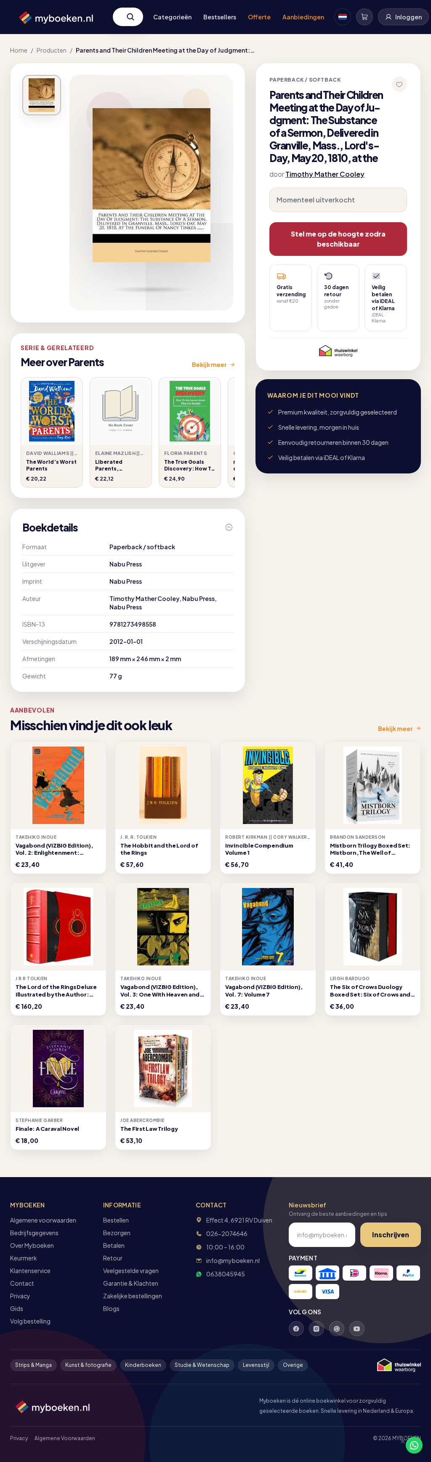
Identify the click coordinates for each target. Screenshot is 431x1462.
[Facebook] (296, 1328)
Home (18, 50)
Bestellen (116, 1220)
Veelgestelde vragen (131, 1270)
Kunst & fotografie (88, 1365)
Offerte (259, 17)
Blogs (111, 1308)
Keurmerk (23, 1258)
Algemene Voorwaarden (65, 1438)
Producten (52, 50)
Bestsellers (219, 17)
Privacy (20, 1296)
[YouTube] (356, 1328)
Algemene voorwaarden (43, 1220)
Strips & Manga (33, 1365)
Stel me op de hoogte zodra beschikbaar (338, 238)
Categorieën (172, 17)
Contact (22, 1283)
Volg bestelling (30, 1321)
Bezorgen (116, 1232)
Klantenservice (30, 1270)
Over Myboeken (32, 1245)
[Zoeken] (130, 17)
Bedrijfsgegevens (34, 1232)
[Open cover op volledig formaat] (41, 95)
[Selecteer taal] (342, 16)
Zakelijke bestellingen (132, 1296)
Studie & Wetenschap (202, 1365)
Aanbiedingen (303, 17)
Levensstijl (256, 1365)
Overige (293, 1365)
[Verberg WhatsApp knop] (399, 1445)
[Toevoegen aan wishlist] (399, 84)
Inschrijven (390, 1234)
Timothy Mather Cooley (324, 174)
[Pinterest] (336, 1328)
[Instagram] (316, 1328)
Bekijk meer (209, 364)
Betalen (114, 1245)
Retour (112, 1258)
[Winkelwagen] (364, 16)
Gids (16, 1308)
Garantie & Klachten (130, 1283)
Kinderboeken (143, 1365)
